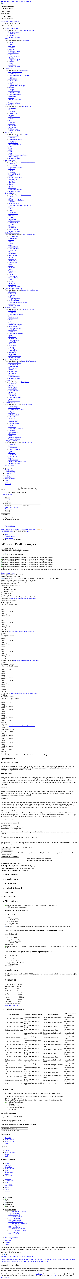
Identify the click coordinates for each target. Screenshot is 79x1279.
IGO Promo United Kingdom (17, 1230)
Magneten (11, 226)
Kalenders (11, 34)
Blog (6, 480)
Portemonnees (12, 260)
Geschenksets (12, 141)
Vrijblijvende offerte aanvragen (10, 856)
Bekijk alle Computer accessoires (18, 75)
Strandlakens (12, 337)
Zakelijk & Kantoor (11, 441)
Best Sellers (28, 529)
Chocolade (11, 122)
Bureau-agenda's (13, 32)
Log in (7, 511)
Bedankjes (11, 137)
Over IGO (8, 1138)
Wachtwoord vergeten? (12, 507)
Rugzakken (8, 1167)
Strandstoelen (12, 338)
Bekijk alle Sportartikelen (16, 333)
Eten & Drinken (9, 105)
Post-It (10, 458)
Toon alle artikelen (14, 37)
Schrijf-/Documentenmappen (17, 461)
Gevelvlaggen (12, 350)
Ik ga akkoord (5, 1277)
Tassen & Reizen (10, 402)
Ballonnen (11, 169)
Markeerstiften (12, 383)
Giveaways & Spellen (11, 160)
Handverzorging (13, 364)
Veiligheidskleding (14, 278)
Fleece (10, 241)
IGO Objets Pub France (15, 1222)
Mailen (28, 531)
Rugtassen (11, 430)
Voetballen (11, 331)
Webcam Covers (13, 73)
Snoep (10, 120)
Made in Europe (10, 478)
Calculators (11, 444)
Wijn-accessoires (13, 229)
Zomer (10, 153)
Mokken (11, 61)
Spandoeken (12, 352)
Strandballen (12, 342)
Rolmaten (11, 297)
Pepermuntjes (12, 125)
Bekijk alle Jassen (13, 248)
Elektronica (8, 68)
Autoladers (11, 89)
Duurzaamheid (9, 1139)
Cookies (7, 1242)
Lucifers (10, 176)
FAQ (6, 482)
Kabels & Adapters (14, 92)
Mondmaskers (12, 368)
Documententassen (14, 408)
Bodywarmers (12, 238)
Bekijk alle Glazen (14, 51)
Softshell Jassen (13, 247)
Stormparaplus (12, 326)
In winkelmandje (6, 849)
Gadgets (10, 77)
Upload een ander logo (8, 573)
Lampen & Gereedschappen (13, 288)
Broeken (11, 240)
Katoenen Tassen (13, 415)
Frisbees (10, 319)
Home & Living (9, 193)
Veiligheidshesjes (13, 300)
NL (9, 501)
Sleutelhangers (12, 179)
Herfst (10, 146)
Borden (10, 196)
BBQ (10, 316)
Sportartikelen (12, 330)
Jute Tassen (11, 413)
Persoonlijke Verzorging (12, 359)
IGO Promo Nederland (15, 1234)
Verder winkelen (10, 526)
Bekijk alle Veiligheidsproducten (18, 302)
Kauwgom (11, 124)
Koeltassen (11, 416)
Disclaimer (8, 1240)
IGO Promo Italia (13, 1213)
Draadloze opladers (14, 91)
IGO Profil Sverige (14, 1218)
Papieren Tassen (13, 421)
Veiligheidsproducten (14, 299)
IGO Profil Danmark (14, 1220)
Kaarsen (10, 207)
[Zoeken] (20, 489)
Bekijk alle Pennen (14, 390)
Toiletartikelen (12, 371)
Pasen (10, 150)
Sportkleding (12, 267)
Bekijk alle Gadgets (14, 84)
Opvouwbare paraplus (15, 324)
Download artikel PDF (11, 1005)
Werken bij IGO (9, 1141)
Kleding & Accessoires (12, 233)
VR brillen (11, 82)
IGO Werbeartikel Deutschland (17, 1223)
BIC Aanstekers (13, 165)
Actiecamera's (12, 79)
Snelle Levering (13, 157)
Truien (10, 273)
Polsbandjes (12, 259)
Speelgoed (11, 181)
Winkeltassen (9, 1186)
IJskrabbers (11, 295)
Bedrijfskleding (13, 236)
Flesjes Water (12, 108)
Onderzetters (12, 228)
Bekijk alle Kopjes (14, 60)
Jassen (10, 245)
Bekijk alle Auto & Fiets (15, 314)
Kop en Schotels (13, 53)
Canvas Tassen (13, 406)
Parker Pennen (12, 387)
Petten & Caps (12, 255)
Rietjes (10, 217)
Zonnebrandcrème (14, 376)
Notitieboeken (12, 456)
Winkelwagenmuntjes (15, 189)
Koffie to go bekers (14, 56)
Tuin (9, 344)
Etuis (10, 446)
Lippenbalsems (13, 366)
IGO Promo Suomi (14, 1227)
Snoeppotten (12, 127)
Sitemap (7, 1244)
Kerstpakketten (13, 143)
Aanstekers (11, 163)
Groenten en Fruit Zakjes (16, 409)
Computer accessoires (15, 72)
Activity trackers (13, 80)
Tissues (10, 370)
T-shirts (10, 269)
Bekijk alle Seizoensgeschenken (18, 155)
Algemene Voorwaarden (12, 1237)
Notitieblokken (13, 454)
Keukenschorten (13, 222)
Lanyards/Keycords (14, 174)
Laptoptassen (12, 418)
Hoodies (11, 274)
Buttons (10, 170)
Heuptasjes (11, 411)
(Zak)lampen (12, 292)
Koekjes (10, 118)
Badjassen (11, 202)
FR (9, 500)
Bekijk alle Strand (13, 340)
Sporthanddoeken (13, 203)
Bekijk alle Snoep (13, 129)
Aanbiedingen (9, 470)
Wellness (11, 375)
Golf (9, 321)
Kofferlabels (12, 427)
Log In (7, 1150)
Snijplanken (12, 219)
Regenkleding (12, 262)
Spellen (10, 184)
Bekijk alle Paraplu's (14, 328)
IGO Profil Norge (13, 1232)
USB (10, 101)
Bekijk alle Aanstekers (15, 167)
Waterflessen (12, 65)
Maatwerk (8, 484)
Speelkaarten (12, 182)
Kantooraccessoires (14, 449)
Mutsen (10, 252)
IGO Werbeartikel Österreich (17, 1211)
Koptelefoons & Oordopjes (16, 85)
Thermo (10, 63)
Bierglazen (11, 46)
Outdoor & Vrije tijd (11, 307)
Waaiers (10, 281)
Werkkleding (12, 283)
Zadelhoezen (12, 312)
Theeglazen (12, 47)
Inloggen (7, 503)
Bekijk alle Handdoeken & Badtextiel (19, 205)
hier (55, 1275)
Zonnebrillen (12, 285)
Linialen (10, 451)
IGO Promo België (10, 1209)
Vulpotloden (12, 396)
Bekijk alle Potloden (14, 397)
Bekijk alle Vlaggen (14, 356)
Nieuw (7, 475)
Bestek (10, 210)
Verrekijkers (12, 345)
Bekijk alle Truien (13, 276)
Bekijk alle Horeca (14, 117)
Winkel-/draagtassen (14, 437)
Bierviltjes (11, 111)
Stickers (10, 186)
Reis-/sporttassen (13, 423)
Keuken (10, 208)
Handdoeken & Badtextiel (16, 200)
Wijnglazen (11, 49)
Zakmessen (11, 304)
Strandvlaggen (12, 354)
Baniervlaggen (12, 349)
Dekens (10, 198)
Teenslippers (12, 271)
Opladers (11, 87)
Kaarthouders (12, 447)
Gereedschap (12, 293)
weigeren (39, 1274)
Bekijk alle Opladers (14, 94)
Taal (7, 498)
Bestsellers (8, 477)
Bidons (10, 42)
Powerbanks (12, 96)
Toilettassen (12, 373)
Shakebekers (12, 58)
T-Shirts (7, 1170)
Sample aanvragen (7, 851)
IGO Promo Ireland (14, 1225)
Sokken (10, 266)
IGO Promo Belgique (15, 1216)
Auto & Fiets (12, 311)
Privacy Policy (9, 1239)
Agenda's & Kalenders (11, 28)
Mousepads (11, 453)
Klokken (11, 224)
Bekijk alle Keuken (14, 221)
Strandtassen (12, 434)
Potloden (11, 392)
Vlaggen (11, 347)
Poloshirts (11, 257)
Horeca (10, 110)
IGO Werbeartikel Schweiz (16, 1229)
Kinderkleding (12, 250)
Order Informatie (10, 1152)
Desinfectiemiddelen (14, 363)
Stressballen (12, 188)
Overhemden (12, 253)
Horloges (11, 243)
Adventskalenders (13, 136)
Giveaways (11, 172)
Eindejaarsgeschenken (15, 139)
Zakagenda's (12, 35)
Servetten (11, 115)
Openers (11, 215)
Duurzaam (8, 473)
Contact (7, 1154)
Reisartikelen (12, 425)
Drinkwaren (8, 39)
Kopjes (10, 54)
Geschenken (8, 132)
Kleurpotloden (12, 394)
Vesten (10, 279)
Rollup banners (13, 460)
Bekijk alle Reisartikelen (15, 428)
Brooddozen (12, 212)
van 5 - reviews (12, 1)
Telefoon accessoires (14, 99)
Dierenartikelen (13, 318)
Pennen (10, 385)
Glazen (10, 44)
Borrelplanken (12, 113)
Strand (10, 335)
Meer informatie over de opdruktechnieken (23, 598)
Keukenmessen (13, 214)
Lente (10, 148)
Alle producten (9, 465)
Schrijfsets (11, 399)
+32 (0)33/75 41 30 (7, 531)
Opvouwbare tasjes (14, 420)
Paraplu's (11, 323)
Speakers (11, 98)
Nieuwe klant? (9, 509)
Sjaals (10, 264)
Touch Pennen (12, 389)
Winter (10, 151)
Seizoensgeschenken (14, 144)
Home (6, 534)
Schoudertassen (13, 432)
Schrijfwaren (8, 380)
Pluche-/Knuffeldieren (15, 177)
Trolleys (10, 435)
